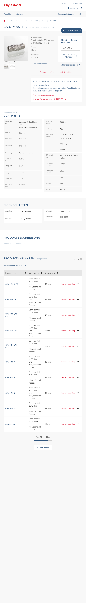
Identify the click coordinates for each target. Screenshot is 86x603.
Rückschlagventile (22, 21)
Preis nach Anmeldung (68, 284)
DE (62, 3)
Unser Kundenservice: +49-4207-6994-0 (50, 99)
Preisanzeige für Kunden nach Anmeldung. (56, 72)
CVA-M (44, 21)
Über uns (19, 14)
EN (65, 3)
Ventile (10, 21)
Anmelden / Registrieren (44, 95)
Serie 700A (34, 21)
